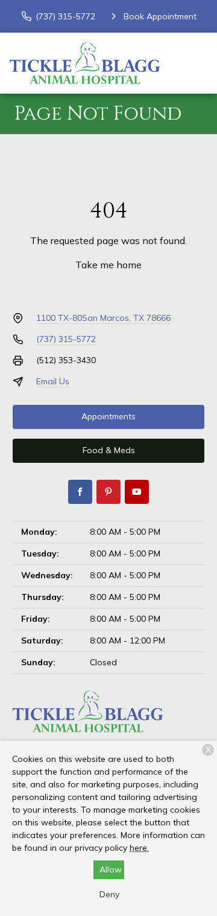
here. (139, 847)
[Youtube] (137, 492)
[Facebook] (80, 492)
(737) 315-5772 (66, 339)
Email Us (52, 381)
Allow (110, 869)
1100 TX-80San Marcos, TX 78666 (103, 317)
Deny (109, 894)
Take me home (108, 265)
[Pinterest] (108, 492)
